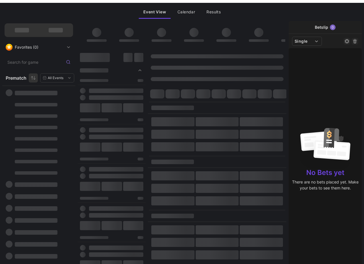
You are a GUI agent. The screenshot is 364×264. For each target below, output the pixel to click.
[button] (155, 12)
